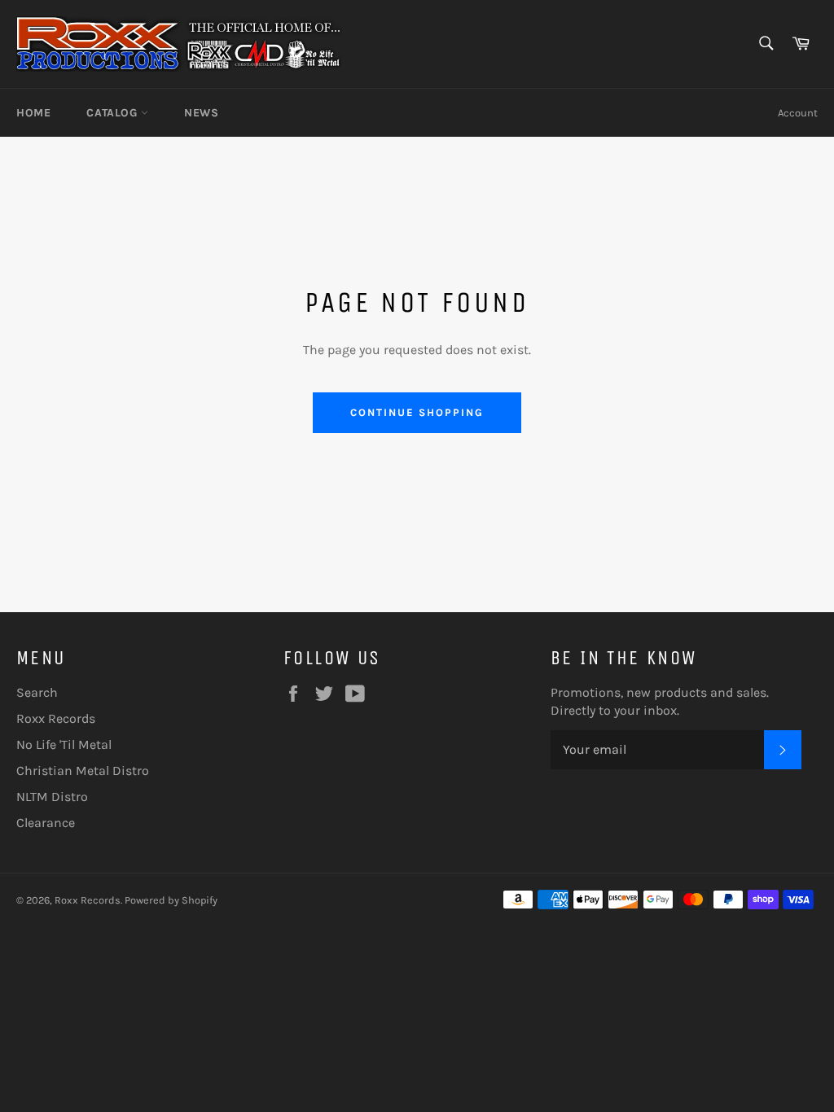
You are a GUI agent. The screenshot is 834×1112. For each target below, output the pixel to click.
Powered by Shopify (171, 900)
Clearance (45, 822)
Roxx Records (55, 718)
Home (33, 113)
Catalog (113, 113)
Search (37, 692)
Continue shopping (416, 412)
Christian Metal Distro (82, 770)
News (201, 113)
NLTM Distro (52, 796)
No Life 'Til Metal (64, 744)
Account (798, 113)
